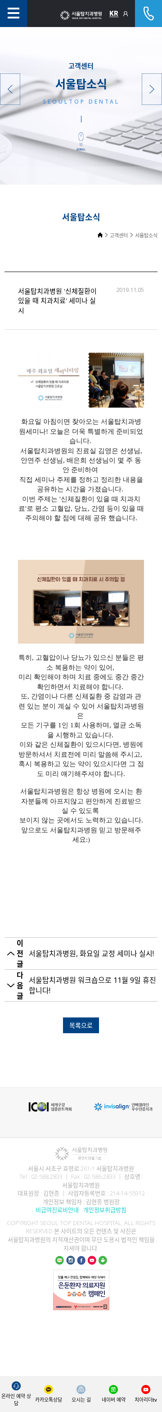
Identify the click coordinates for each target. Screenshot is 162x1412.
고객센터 (119, 235)
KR (113, 14)
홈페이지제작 (81, 1315)
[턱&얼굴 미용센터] (10, 89)
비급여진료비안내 (57, 1210)
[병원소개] (152, 89)
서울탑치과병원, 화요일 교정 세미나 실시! (91, 953)
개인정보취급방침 (104, 1210)
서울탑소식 (146, 235)
